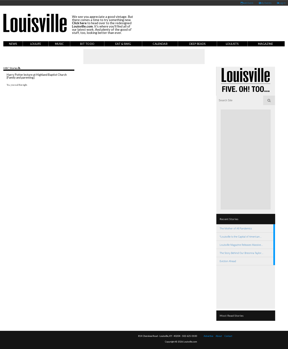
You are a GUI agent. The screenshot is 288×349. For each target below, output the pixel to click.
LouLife (35, 44)
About (219, 336)
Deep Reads (197, 44)
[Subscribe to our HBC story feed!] (19, 68)
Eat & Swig (123, 44)
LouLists (232, 44)
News (13, 44)
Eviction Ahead (228, 261)
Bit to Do (87, 44)
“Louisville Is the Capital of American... (241, 236)
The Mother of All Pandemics (236, 228)
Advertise (208, 336)
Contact (228, 336)
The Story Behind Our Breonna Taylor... (241, 253)
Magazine (265, 44)
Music (59, 44)
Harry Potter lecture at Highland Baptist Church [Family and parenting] (37, 76)
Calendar (160, 44)
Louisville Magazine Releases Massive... (241, 244)
